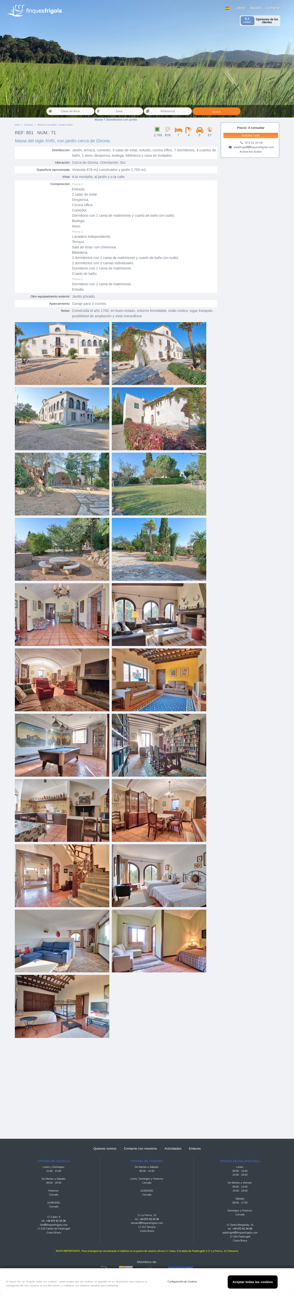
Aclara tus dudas (251, 151)
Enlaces (195, 1148)
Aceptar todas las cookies (252, 1282)
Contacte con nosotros (140, 1148)
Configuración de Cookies (182, 1281)
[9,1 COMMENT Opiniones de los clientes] (75, 1)
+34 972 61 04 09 (242, 1228)
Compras (28, 125)
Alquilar (256, 8)
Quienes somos (104, 1148)
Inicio (241, 8)
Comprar (273, 8)
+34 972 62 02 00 (149, 1219)
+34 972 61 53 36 (56, 1220)
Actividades (172, 1148)
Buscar (216, 111)
